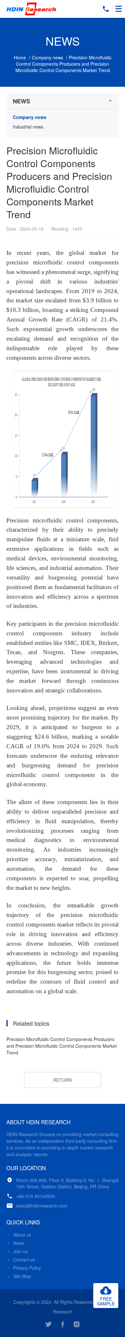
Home (20, 57)
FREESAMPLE (106, 1301)
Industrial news (28, 126)
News (18, 1243)
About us (22, 1234)
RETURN (62, 1080)
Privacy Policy (27, 1268)
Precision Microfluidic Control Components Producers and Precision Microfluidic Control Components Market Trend (61, 1046)
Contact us (24, 1259)
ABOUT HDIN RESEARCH (38, 1122)
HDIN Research (32, 9)
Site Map (22, 1276)
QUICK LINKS (23, 1222)
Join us (20, 1251)
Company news (47, 57)
